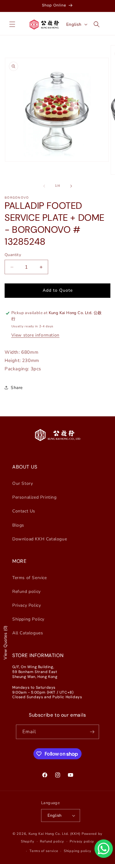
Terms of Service (29, 578)
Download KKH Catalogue (39, 539)
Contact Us (23, 511)
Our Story (22, 483)
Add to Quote (58, 290)
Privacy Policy (26, 605)
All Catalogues (27, 633)
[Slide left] (44, 186)
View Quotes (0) (5, 642)
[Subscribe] (92, 732)
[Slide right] (71, 186)
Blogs (18, 525)
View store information (35, 335)
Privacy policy (82, 841)
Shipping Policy (28, 619)
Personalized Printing (34, 497)
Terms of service (43, 851)
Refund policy (26, 591)
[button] (12, 24)
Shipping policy (77, 851)
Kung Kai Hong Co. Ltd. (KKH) (55, 833)
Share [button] (17, 388)
